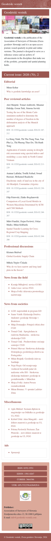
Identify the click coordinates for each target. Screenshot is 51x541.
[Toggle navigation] (45, 4)
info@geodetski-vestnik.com (23, 517)
